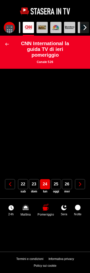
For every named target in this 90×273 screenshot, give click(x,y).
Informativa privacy (61, 259)
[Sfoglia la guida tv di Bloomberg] (69, 27)
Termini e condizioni (30, 259)
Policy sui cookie (45, 265)
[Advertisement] (45, 120)
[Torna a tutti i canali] (8, 44)
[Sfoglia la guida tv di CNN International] (28, 27)
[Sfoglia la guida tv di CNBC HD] (56, 27)
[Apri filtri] (9, 27)
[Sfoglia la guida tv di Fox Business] (42, 27)
